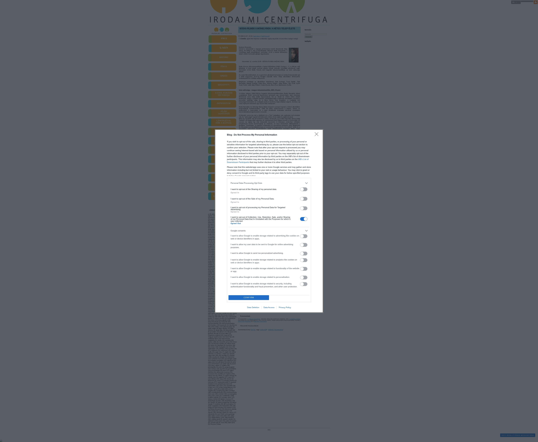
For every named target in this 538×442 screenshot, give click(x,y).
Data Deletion (253, 307)
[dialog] (269, 221)
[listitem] (269, 183)
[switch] (303, 189)
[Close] (317, 135)
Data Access (269, 307)
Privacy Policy (285, 307)
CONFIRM (249, 297)
